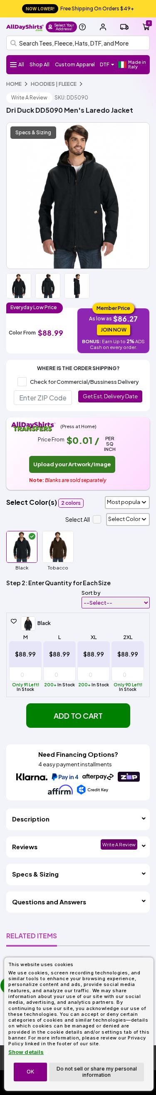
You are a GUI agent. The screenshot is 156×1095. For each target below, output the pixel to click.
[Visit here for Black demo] (78, 196)
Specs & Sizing (33, 132)
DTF (104, 64)
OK (30, 1071)
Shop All (40, 64)
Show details (26, 1052)
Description (31, 819)
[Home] (25, 26)
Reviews (24, 846)
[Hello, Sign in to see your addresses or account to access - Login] (103, 27)
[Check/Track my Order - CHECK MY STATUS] (124, 27)
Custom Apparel (75, 64)
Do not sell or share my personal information (97, 1072)
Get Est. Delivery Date (110, 396)
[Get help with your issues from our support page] (82, 27)
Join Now (113, 330)
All (21, 64)
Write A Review (29, 97)
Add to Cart (78, 715)
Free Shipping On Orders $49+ (80, 8)
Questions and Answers (49, 902)
